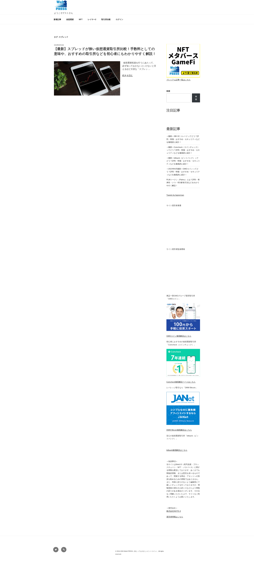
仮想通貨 (70, 19)
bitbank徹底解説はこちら (176, 450)
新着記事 (57, 19)
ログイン (119, 19)
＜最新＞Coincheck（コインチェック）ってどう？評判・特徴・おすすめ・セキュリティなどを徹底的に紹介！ (183, 150)
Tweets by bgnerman (175, 195)
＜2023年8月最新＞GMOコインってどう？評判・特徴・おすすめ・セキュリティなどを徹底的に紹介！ (183, 172)
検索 (168, 91)
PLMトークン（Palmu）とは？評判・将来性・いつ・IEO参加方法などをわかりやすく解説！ (183, 183)
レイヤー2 (92, 19)
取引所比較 (106, 19)
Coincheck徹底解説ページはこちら (181, 382)
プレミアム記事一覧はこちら (178, 80)
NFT (81, 19)
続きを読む (127, 75)
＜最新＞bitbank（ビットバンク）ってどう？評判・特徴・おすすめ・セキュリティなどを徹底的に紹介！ (183, 161)
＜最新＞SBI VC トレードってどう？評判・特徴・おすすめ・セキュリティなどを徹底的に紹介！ (183, 139)
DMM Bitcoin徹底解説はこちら (179, 430)
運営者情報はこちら (174, 517)
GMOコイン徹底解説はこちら (178, 336)
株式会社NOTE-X (173, 511)
